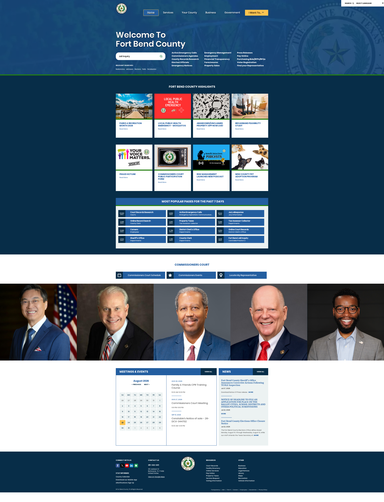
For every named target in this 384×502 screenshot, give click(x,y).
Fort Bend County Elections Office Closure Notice (243, 422)
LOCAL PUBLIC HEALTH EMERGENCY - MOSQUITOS (172, 124)
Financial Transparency (217, 59)
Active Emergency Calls (184, 53)
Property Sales (212, 66)
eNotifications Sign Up (125, 483)
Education (242, 468)
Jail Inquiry (129, 69)
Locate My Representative (242, 275)
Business (210, 12)
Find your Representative (250, 66)
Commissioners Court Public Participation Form (171, 176)
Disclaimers (253, 489)
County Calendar (123, 477)
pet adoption (151, 69)
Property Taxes (212, 476)
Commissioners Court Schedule (144, 275)
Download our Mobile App (126, 480)
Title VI (229, 489)
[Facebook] (118, 467)
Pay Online (242, 56)
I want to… (255, 12)
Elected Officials (180, 62)
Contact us (153, 460)
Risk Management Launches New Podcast (210, 175)
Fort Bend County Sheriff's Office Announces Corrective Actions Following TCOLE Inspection (242, 382)
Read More (124, 129)
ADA (223, 489)
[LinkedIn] (132, 467)
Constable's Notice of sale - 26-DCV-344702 (190, 420)
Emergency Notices (182, 66)
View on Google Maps (156, 477)
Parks (144, 69)
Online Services (212, 471)
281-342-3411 (153, 465)
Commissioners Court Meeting (190, 403)
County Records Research (185, 59)
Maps (240, 476)
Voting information (214, 481)
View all (208, 372)
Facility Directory (213, 468)
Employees (243, 489)
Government (232, 12)
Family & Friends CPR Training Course (189, 386)
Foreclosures (211, 62)
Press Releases (244, 53)
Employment (211, 56)
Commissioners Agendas (185, 56)
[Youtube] (127, 467)
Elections (138, 69)
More (250, 392)
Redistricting (120, 69)
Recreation (242, 478)
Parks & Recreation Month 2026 (131, 124)
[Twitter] (122, 467)
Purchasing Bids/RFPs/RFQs (251, 59)
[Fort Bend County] (121, 8)
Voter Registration (246, 62)
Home (150, 12)
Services (168, 12)
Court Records (212, 466)
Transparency (215, 489)
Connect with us (123, 460)
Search (348, 3)
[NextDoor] (136, 467)
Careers (235, 489)
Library (241, 473)
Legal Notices (243, 471)
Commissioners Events (190, 275)
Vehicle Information (246, 481)
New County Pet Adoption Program (246, 175)
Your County (189, 12)
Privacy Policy (263, 489)
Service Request (213, 478)
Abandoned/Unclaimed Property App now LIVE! (210, 124)
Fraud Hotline (128, 174)
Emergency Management (217, 53)
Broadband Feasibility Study (248, 124)
